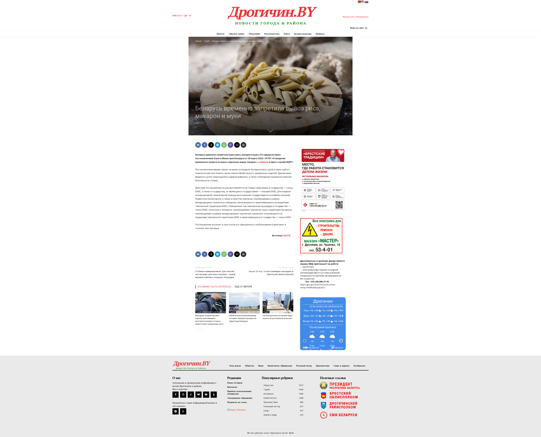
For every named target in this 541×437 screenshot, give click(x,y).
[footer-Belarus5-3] (344, 385)
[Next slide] (341, 341)
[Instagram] (183, 395)
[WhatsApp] (224, 145)
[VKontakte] (198, 395)
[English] (363, 1)
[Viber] (230, 145)
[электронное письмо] (237, 145)
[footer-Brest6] (344, 395)
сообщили (263, 162)
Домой (198, 41)
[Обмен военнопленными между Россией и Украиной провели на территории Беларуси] (244, 302)
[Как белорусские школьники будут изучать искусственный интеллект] (278, 302)
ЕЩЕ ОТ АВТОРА (243, 286)
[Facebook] (204, 145)
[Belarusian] (359, 1)
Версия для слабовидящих (356, 16)
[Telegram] (217, 145)
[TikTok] (191, 395)
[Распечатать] (243, 145)
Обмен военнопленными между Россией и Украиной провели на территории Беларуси (242, 318)
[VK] (198, 145)
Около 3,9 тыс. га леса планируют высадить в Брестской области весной (271, 273)
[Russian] (367, 1)
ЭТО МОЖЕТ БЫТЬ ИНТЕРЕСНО (214, 286)
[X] (211, 145)
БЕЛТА (286, 235)
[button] (359, 28)
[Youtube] (206, 395)
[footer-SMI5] (344, 415)
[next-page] (201, 329)
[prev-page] (197, 329)
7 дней (206, 41)
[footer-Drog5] (344, 405)
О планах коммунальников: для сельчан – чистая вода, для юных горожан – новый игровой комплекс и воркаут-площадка (215, 274)
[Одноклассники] (214, 395)
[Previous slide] (305, 341)
